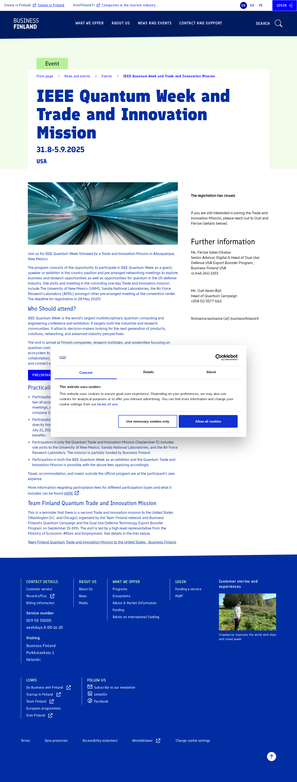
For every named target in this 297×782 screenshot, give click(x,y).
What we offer (89, 23)
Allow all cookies (208, 421)
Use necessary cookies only (147, 421)
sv (252, 5)
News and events (155, 23)
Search (263, 23)
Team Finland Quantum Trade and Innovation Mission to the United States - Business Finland (102, 542)
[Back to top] (271, 756)
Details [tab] (148, 372)
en (243, 5)
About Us (121, 23)
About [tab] (211, 372)
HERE (68, 493)
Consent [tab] (85, 372)
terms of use (107, 404)
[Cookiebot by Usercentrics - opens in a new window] (219, 357)
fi (261, 5)
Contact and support (200, 23)
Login (282, 5)
